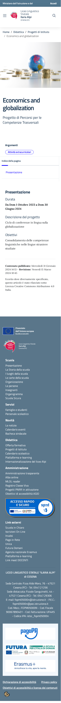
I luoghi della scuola (16, 374)
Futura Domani (14, 548)
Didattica (18, 32)
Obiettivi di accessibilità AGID (22, 494)
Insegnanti (11, 390)
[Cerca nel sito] (54, 16)
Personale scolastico (17, 414)
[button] (30, 161)
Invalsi (9, 536)
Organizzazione (14, 382)
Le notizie (11, 425)
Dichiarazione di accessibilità (19, 682)
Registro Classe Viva (17, 485)
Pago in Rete (12, 540)
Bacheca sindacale (15, 434)
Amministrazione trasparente (22, 473)
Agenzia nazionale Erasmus (21, 552)
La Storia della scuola (17, 370)
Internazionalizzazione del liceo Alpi (25, 462)
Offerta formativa (15, 445)
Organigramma (14, 394)
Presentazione (14, 172)
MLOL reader (12, 481)
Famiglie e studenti (16, 410)
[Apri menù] (5, 16)
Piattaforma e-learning (18, 457)
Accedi (53, 3)
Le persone (11, 386)
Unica (8, 544)
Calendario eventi (15, 429)
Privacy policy (49, 682)
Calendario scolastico (17, 453)
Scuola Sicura (13, 398)
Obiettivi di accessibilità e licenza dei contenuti (30, 688)
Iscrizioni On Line (15, 532)
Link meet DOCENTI (16, 560)
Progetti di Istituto (38, 32)
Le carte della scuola (17, 378)
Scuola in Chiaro (14, 528)
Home (6, 32)
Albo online (11, 477)
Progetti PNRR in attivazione (22, 490)
